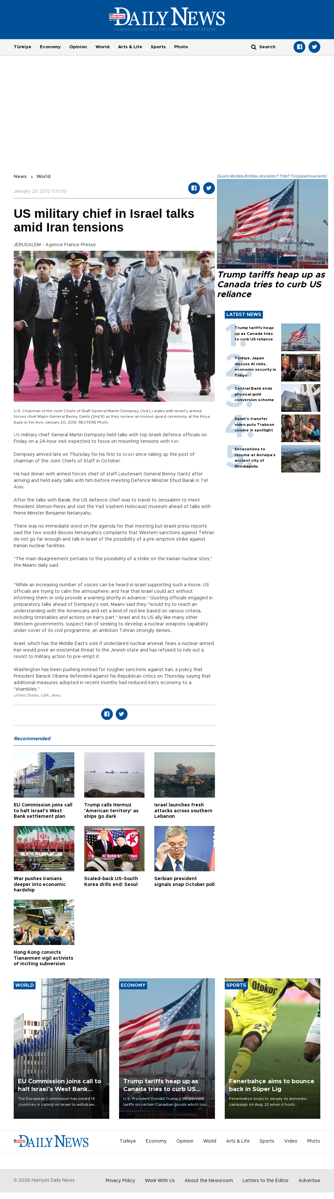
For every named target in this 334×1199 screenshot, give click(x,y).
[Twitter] (314, 47)
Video (290, 1141)
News (20, 176)
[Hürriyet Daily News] (167, 19)
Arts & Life (130, 47)
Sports (158, 47)
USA (44, 695)
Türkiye (22, 47)
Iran (175, 441)
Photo (181, 47)
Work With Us (160, 1180)
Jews (55, 695)
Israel (128, 454)
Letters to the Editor (266, 1180)
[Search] (253, 47)
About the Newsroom (209, 1180)
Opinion (78, 47)
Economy (50, 47)
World (103, 47)
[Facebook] (299, 47)
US (17, 435)
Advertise (309, 1180)
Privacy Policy (120, 1180)
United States (26, 695)
